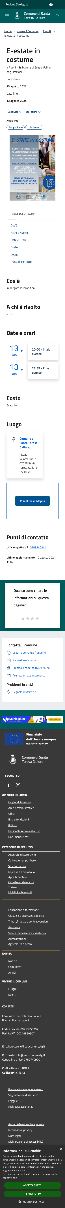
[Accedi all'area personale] (51, 4)
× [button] (61, 1149)
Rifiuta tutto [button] (32, 1193)
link (15, 1177)
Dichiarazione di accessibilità (25, 1141)
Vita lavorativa (17, 866)
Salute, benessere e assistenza (27, 933)
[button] (32, 1201)
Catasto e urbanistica (21, 882)
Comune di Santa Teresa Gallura (29, 443)
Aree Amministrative (21, 808)
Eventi (47, 31)
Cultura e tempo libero (22, 860)
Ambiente (14, 927)
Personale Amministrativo (24, 831)
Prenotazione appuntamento (25, 1089)
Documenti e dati (18, 837)
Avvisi (12, 972)
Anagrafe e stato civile (22, 854)
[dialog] (32, 1176)
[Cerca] (57, 16)
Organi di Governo (19, 802)
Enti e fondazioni (18, 819)
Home (8, 31)
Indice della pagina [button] (23, 214)
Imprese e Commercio (21, 872)
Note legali (14, 1136)
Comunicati (15, 967)
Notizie (12, 961)
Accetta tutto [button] (32, 1185)
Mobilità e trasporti (20, 892)
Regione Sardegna (16, 4)
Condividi (13, 112)
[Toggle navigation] (7, 15)
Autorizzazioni (17, 939)
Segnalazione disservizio (23, 1095)
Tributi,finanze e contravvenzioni (28, 921)
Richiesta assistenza (20, 1106)
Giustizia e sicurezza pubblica (26, 915)
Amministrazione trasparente (26, 1124)
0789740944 (38, 547)
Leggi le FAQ (15, 1101)
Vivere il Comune (27, 31)
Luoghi (12, 989)
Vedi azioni (31, 112)
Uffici (11, 813)
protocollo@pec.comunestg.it (26, 1055)
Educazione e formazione (23, 910)
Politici (12, 825)
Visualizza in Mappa (32, 501)
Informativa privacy (20, 1130)
